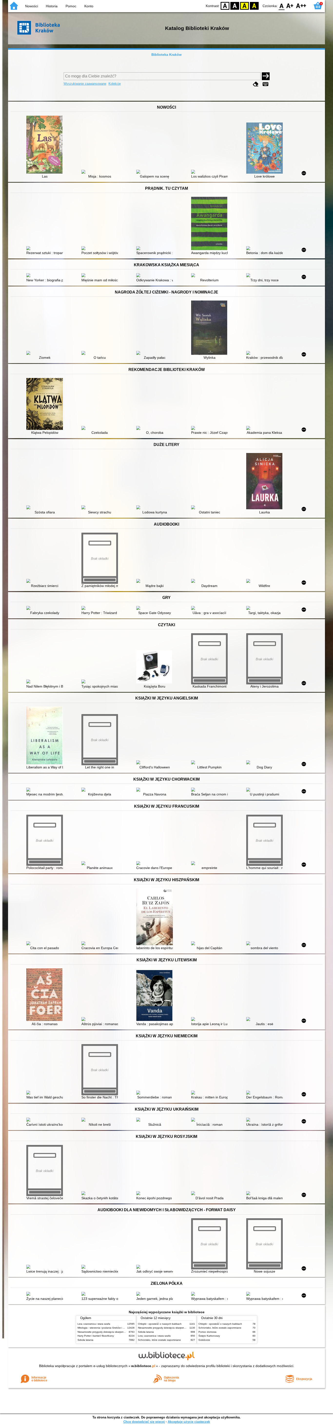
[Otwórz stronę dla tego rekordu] (45, 145)
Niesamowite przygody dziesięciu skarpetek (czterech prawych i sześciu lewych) (122, 1332)
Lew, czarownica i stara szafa (94, 1323)
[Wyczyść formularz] (256, 84)
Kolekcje (114, 83)
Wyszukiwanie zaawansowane (85, 83)
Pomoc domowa (207, 1332)
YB (244, 5)
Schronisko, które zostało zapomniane (159, 1340)
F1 (290, 5)
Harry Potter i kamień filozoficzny (96, 1335)
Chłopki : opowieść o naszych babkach (160, 1323)
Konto (88, 6)
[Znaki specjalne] (265, 84)
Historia (52, 6)
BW (235, 5)
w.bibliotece (143, 1366)
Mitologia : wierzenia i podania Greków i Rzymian (105, 1327)
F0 (281, 5)
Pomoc (71, 6)
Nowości (31, 6)
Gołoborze (204, 1340)
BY (254, 5)
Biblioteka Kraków (166, 55)
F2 (301, 5)
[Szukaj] (266, 76)
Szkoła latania (85, 1340)
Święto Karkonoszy (209, 1335)
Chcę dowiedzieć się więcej (144, 1422)
